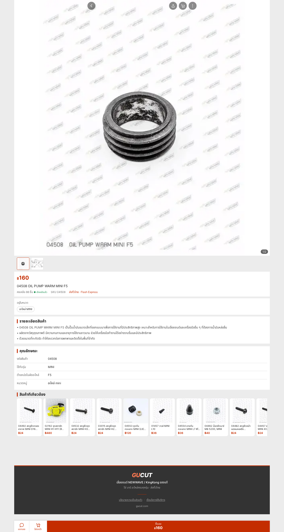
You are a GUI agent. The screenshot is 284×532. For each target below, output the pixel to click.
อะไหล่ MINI (25, 309)
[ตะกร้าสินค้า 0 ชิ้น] (183, 6)
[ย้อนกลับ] (91, 6)
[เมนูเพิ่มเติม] (193, 6)
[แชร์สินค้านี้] (173, 6)
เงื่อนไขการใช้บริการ (155, 499)
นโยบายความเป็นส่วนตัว (130, 499)
